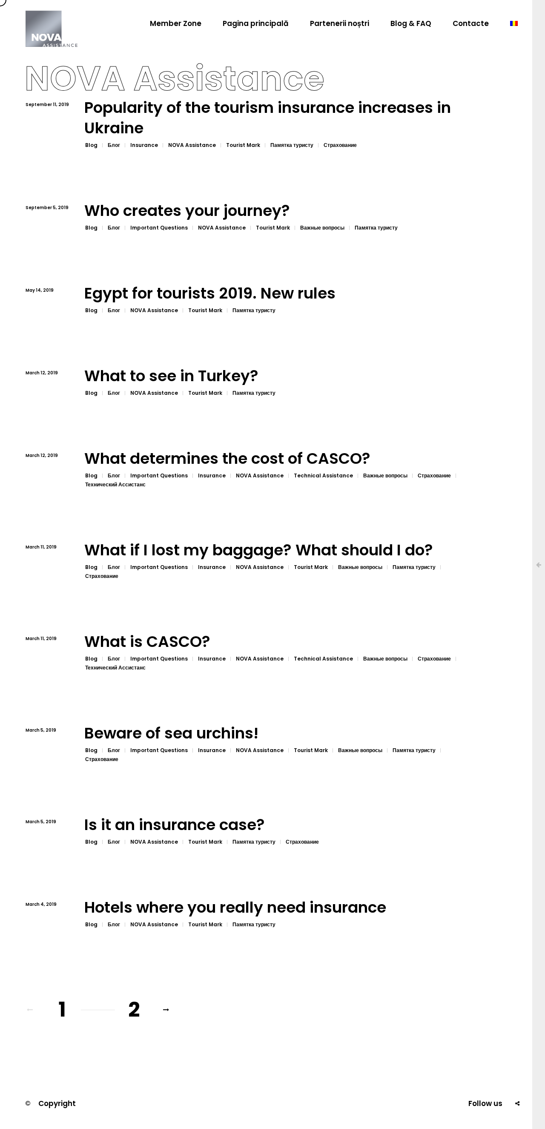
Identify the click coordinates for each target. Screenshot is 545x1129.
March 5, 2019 (41, 730)
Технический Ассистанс (115, 484)
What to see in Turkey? (171, 376)
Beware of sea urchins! (171, 733)
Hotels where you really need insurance (235, 907)
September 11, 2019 (47, 104)
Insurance (144, 145)
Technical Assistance (323, 475)
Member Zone (175, 23)
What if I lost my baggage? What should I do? (258, 550)
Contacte (471, 23)
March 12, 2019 (42, 373)
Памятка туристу (291, 145)
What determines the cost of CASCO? (227, 458)
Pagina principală (256, 23)
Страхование (340, 145)
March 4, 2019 (41, 904)
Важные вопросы (322, 227)
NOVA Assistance (192, 145)
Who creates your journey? (187, 211)
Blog (91, 145)
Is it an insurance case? (174, 825)
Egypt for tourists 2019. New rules (210, 293)
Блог (114, 145)
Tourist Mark (243, 145)
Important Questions (159, 227)
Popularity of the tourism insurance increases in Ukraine (267, 118)
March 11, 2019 (41, 547)
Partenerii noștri (339, 23)
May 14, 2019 (40, 290)
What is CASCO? (147, 642)
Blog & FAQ (410, 23)
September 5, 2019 (47, 207)
